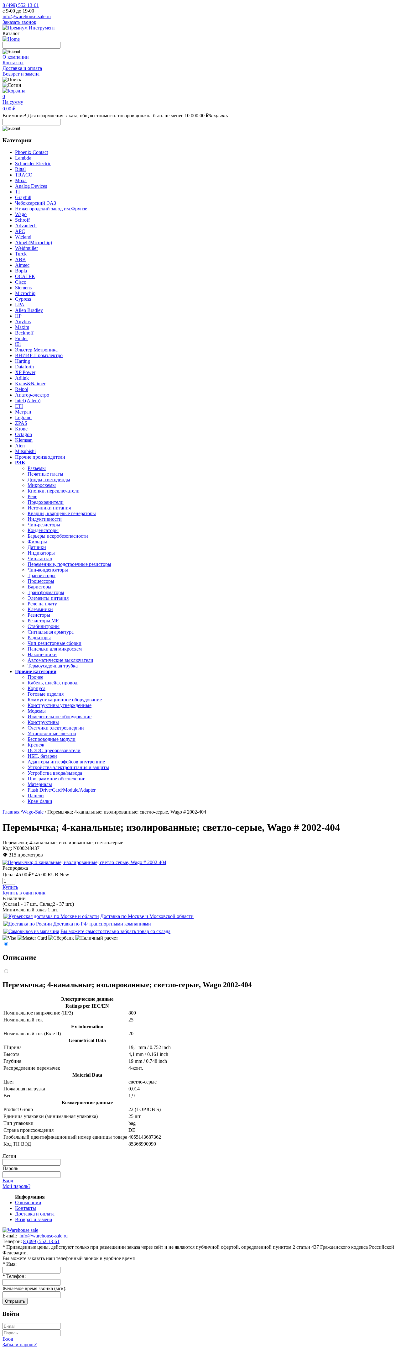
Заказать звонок (19, 22)
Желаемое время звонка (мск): (34, 1288)
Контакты (13, 62)
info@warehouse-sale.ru (27, 16)
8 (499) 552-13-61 (21, 5)
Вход (8, 1180)
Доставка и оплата (22, 68)
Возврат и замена (21, 73)
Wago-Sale (33, 812)
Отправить (15, 1301)
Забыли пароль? (20, 1344)
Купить (10, 887)
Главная (11, 812)
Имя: (10, 1264)
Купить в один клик (24, 892)
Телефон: (14, 1276)
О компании (16, 57)
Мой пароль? (16, 1186)
